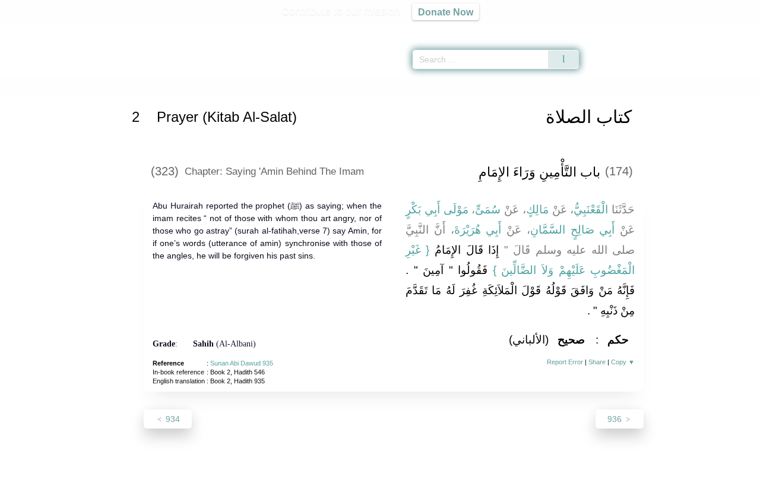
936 (615, 419)
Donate (457, 471)
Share (597, 362)
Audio (730, 30)
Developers (370, 471)
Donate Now (445, 12)
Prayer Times (690, 30)
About (254, 471)
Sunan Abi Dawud (192, 85)
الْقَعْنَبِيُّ (591, 209)
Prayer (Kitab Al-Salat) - (292, 85)
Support (322, 471)
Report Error (565, 362)
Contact (418, 471)
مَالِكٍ (537, 209)
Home (143, 85)
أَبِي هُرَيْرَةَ (478, 229)
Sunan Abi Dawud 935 (241, 363)
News (286, 471)
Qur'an (612, 30)
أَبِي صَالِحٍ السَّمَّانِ (572, 229)
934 (171, 419)
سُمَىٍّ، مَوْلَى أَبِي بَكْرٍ (453, 209)
